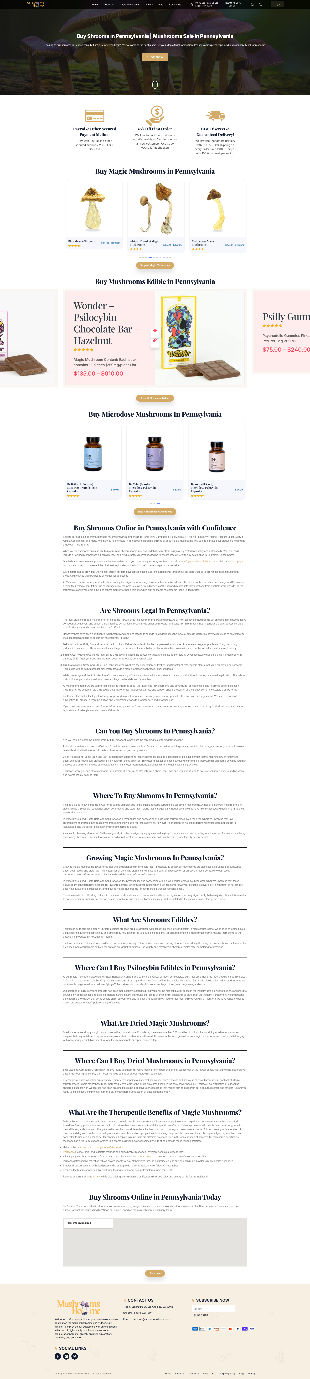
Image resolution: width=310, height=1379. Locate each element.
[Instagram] (66, 1356)
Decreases (68, 1138)
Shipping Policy (227, 1373)
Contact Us (193, 1373)
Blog (241, 1373)
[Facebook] (58, 1356)
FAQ (214, 1373)
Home (168, 1373)
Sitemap (251, 1373)
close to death (144, 1143)
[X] (74, 1356)
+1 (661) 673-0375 (142, 1312)
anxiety (97, 1163)
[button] (140, 257)
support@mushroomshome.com (152, 1319)
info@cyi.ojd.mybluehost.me (199, 548)
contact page (235, 548)
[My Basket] (260, 4)
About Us (179, 1373)
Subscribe (201, 1315)
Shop (205, 1373)
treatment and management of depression (100, 1134)
